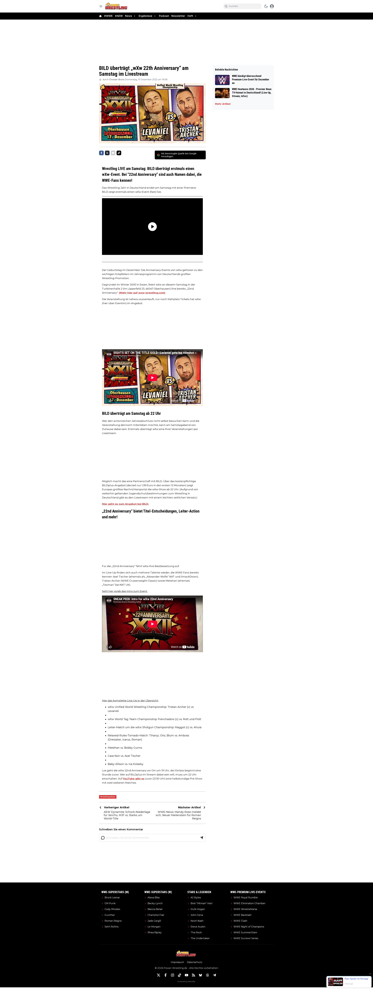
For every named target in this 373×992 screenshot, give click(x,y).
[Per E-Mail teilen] (113, 153)
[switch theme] (266, 6)
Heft (190, 16)
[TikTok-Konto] (179, 975)
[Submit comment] (201, 837)
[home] (100, 16)
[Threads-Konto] (207, 975)
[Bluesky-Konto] (200, 975)
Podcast (164, 16)
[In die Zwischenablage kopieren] (119, 153)
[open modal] (272, 6)
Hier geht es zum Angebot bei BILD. (125, 503)
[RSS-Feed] (193, 975)
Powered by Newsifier (186, 981)
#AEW (119, 16)
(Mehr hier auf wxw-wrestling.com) (142, 292)
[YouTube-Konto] (186, 975)
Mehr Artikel (223, 104)
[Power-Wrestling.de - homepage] (116, 6)
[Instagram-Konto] (172, 975)
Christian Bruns (116, 79)
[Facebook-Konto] (165, 975)
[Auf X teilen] (107, 153)
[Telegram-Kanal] (214, 975)
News (128, 16)
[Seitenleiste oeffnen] (101, 6)
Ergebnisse (145, 16)
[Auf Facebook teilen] (101, 153)
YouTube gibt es (133, 778)
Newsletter (178, 16)
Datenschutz (194, 962)
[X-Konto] (158, 975)
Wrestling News (107, 797)
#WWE (108, 16)
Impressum (177, 962)
